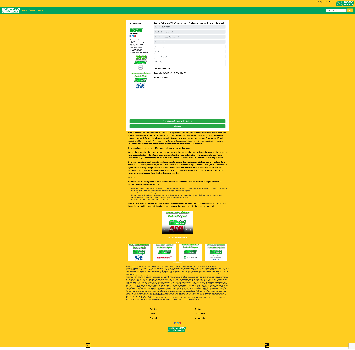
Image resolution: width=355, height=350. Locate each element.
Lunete (152, 314)
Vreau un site (200, 318)
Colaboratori (200, 314)
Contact (32, 10)
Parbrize (153, 309)
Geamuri (153, 318)
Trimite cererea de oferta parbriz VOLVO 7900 (177, 121)
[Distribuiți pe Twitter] (133, 36)
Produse (39, 10)
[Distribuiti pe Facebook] (130, 36)
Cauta (350, 10)
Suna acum (178, 126)
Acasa (24, 10)
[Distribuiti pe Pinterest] (135, 36)
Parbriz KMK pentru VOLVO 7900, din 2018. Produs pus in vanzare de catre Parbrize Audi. (189, 23)
